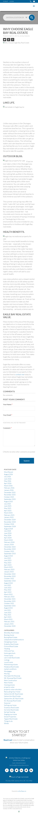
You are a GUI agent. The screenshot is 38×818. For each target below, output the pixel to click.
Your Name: (7, 404)
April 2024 (7, 538)
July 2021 (7, 610)
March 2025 (8, 513)
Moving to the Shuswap (12, 676)
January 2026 (9, 490)
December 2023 (9, 547)
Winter (6, 723)
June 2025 (7, 506)
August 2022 (8, 583)
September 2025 (10, 499)
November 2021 (10, 601)
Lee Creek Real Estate (12, 658)
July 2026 (7, 477)
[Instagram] (12, 770)
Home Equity (8, 655)
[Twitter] (16, 770)
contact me (19, 374)
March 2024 (8, 540)
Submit (27, 461)
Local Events (8, 662)
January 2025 (9, 517)
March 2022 (8, 594)
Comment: (7, 428)
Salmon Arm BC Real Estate (13, 694)
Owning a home (9, 685)
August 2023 (8, 556)
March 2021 (8, 619)
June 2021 (7, 613)
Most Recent (8, 472)
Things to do (8, 721)
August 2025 (8, 501)
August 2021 (8, 608)
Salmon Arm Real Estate (12, 696)
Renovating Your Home (12, 692)
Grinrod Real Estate (11, 646)
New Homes (8, 683)
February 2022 (9, 597)
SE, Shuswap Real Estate (12, 701)
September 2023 (10, 554)
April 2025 (7, 511)
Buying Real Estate (10, 637)
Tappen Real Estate (11, 719)
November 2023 (10, 549)
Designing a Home (10, 642)
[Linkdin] (21, 770)
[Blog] (31, 770)
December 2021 (9, 599)
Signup (5, 1)
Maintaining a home (11, 664)
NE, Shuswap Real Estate (12, 678)
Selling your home (10, 705)
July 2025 (7, 504)
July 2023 (7, 558)
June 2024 (7, 533)
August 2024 (8, 529)
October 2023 (9, 551)
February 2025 (9, 515)
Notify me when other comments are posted (19, 452)
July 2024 (7, 531)
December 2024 (9, 520)
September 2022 (10, 581)
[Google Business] (26, 770)
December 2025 (9, 492)
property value (9, 687)
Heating (7, 649)
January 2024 (9, 545)
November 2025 (10, 495)
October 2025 (9, 497)
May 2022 (7, 590)
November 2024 (10, 522)
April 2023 (7, 565)
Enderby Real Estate (11, 644)
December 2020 (9, 626)
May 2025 (7, 508)
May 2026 (7, 481)
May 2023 (7, 563)
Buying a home (9, 635)
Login (12, 1)
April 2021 (7, 617)
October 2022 (9, 578)
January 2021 (9, 624)
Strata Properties (10, 717)
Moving (6, 674)
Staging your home (10, 714)
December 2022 (9, 574)
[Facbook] (7, 770)
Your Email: (7, 415)
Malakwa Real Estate (11, 667)
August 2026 (8, 474)
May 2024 (7, 535)
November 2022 (10, 576)
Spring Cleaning (9, 712)
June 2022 (7, 588)
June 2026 (7, 479)
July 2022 (7, 585)
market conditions (10, 669)
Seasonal (7, 703)
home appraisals (9, 653)
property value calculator (13, 689)
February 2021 (9, 622)
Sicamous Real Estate (11, 708)
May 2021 (7, 615)
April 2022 (7, 592)
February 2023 (9, 569)
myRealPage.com (22, 791)
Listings (7, 660)
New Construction (10, 680)
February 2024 (9, 542)
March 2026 (8, 486)
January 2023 (9, 572)
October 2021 (9, 603)
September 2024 (10, 526)
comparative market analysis (14, 640)
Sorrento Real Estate (11, 710)
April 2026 (7, 483)
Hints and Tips (9, 651)
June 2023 (7, 560)
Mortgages (8, 671)
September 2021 (10, 606)
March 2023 (8, 567)
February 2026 (9, 488)
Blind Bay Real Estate (11, 633)
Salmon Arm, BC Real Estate (13, 699)
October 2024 (9, 524)
